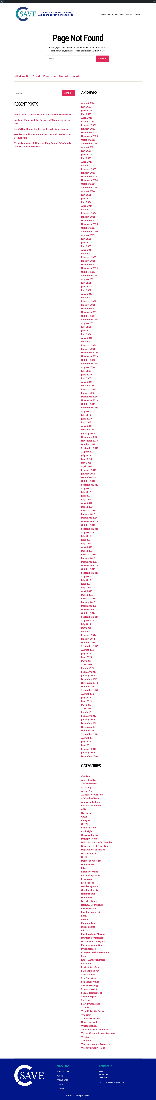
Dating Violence (90, 838)
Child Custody (88, 827)
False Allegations (90, 875)
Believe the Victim (91, 805)
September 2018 (89, 448)
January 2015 (88, 602)
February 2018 (88, 470)
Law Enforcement (90, 912)
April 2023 (86, 249)
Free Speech (87, 882)
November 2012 (89, 682)
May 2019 (86, 422)
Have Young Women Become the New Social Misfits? (42, 114)
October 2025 (88, 139)
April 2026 (86, 117)
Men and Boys (88, 923)
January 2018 (88, 473)
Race (83, 956)
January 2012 (88, 719)
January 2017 (88, 514)
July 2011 (86, 741)
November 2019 (89, 400)
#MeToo (85, 776)
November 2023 (89, 224)
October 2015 (88, 569)
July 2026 (86, 106)
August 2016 (88, 532)
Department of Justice (93, 849)
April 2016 (86, 547)
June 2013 (86, 657)
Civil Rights (87, 831)
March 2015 (87, 594)
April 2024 (86, 205)
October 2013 (88, 642)
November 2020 (89, 356)
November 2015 (89, 565)
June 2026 (86, 110)
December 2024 (89, 176)
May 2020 (86, 378)
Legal (84, 915)
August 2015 (88, 576)
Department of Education (95, 846)
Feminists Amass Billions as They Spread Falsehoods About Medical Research (42, 145)
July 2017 (86, 492)
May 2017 (86, 499)
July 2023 (86, 238)
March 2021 (87, 341)
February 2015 (88, 598)
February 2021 (88, 345)
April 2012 (86, 708)
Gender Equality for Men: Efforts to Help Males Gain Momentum (42, 136)
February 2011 (88, 748)
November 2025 (89, 136)
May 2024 (86, 202)
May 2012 (86, 704)
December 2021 (89, 308)
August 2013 (88, 649)
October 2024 (88, 183)
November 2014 (89, 609)
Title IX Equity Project (93, 1011)
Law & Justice (88, 908)
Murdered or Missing (92, 937)
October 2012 (88, 686)
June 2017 (86, 495)
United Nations (89, 1025)
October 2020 (88, 359)
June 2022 (86, 286)
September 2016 (89, 528)
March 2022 (87, 297)
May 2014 (86, 627)
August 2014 (88, 620)
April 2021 (86, 337)
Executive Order (89, 871)
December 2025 (89, 132)
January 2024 (88, 216)
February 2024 (88, 213)
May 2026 (86, 114)
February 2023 (88, 257)
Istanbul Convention (92, 904)
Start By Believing (90, 1003)
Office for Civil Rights (93, 941)
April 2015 (86, 591)
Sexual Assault (89, 989)
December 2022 (89, 264)
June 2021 (86, 330)
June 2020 (86, 374)
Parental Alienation (92, 945)
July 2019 (86, 414)
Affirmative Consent (92, 794)
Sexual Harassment (91, 992)
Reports (129, 15)
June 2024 (86, 198)
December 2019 (89, 396)
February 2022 (88, 301)
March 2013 (87, 668)
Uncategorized (89, 1022)
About (110, 15)
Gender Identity (89, 890)
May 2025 (86, 158)
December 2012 (89, 679)
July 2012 (86, 697)
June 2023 (86, 242)
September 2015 (89, 572)
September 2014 (89, 616)
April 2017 (86, 502)
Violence (86, 1040)
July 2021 (86, 326)
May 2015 (86, 587)
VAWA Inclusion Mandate (94, 1029)
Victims (85, 1036)
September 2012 (89, 690)
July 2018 (86, 455)
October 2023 (88, 227)
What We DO (22, 76)
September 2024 (89, 187)
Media (84, 919)
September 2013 (89, 646)
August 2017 (88, 488)
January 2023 (88, 260)
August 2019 (88, 411)
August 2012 (88, 693)
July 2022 (86, 282)
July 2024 (86, 194)
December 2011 (89, 723)
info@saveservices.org (115, 1082)
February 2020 (88, 389)
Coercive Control (90, 834)
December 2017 (89, 477)
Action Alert (87, 790)
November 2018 (89, 440)
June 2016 (86, 539)
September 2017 (89, 484)
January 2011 (88, 752)
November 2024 (89, 180)
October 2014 (88, 613)
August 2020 (88, 367)
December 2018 (89, 436)
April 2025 (86, 161)
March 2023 (87, 253)
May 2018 (86, 462)
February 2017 (88, 510)
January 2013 (88, 675)
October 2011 (88, 730)
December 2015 (89, 561)
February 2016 (88, 554)
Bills (83, 809)
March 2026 (87, 121)
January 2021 (88, 348)
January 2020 (88, 392)
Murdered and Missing (93, 934)
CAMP (84, 816)
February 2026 (88, 125)
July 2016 (86, 536)
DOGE (84, 856)
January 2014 (88, 638)
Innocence (87, 897)
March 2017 (87, 506)
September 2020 (89, 363)
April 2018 (86, 466)
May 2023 (86, 246)
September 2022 (89, 275)
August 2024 (88, 191)
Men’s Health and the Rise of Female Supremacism (41, 128)
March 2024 (87, 209)
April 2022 (86, 293)
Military (85, 930)
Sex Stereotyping (90, 981)
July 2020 (86, 370)
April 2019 (86, 425)
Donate (75, 76)
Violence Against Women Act (96, 1044)
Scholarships (88, 974)
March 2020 (87, 385)
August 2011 (88, 737)
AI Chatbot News (90, 798)
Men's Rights (88, 926)
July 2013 (86, 653)
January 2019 (88, 433)
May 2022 (86, 290)
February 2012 (88, 715)
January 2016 (88, 558)
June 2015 (86, 583)
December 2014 (89, 605)
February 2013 (88, 671)
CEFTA (84, 824)
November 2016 (89, 521)
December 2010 (89, 756)
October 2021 (88, 315)
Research (86, 963)
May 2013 (86, 660)
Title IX (85, 1007)
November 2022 (89, 268)
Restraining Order (90, 967)
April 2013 (86, 664)
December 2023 (89, 220)
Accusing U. (87, 787)
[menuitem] (2, 1)
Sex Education (88, 978)
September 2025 (89, 143)
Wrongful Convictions (93, 1047)
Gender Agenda (89, 886)
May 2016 (86, 543)
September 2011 (89, 734)
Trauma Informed (90, 1018)
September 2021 (89, 319)
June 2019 (86, 418)
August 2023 (88, 235)
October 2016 (88, 525)
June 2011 (86, 745)
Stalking (85, 1000)
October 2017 (88, 480)
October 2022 (88, 271)
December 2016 (89, 517)
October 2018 (88, 444)
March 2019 (87, 429)
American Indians (90, 801)
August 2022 (88, 279)
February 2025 (88, 169)
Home (103, 15)
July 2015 (86, 580)
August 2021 (88, 323)
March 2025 (87, 165)
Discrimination (89, 853)
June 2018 (86, 458)
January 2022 (88, 304)
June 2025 (86, 154)
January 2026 (88, 128)
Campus (85, 820)
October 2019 (88, 403)
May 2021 (86, 334)
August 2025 (88, 147)
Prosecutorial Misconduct (95, 952)
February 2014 (88, 635)
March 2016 (87, 550)
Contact (138, 15)
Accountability (89, 783)
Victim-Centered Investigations (98, 1033)
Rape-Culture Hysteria (93, 959)
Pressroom (119, 15)
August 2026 (88, 103)
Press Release (88, 948)
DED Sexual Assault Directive (96, 842)
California (86, 812)
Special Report (89, 996)
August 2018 (88, 451)
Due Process (87, 864)
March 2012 (87, 712)
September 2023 (89, 231)
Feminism (86, 878)
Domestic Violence (91, 860)
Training (86, 1014)
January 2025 (88, 172)
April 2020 (86, 381)
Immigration (88, 893)
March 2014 (87, 631)
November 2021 (89, 312)
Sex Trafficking (89, 985)
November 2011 (89, 726)
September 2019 (89, 407)
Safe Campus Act (90, 970)
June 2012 (86, 701)
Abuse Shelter (88, 779)
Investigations (89, 901)
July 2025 (86, 150)
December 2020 (89, 352)
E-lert (84, 868)
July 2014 (86, 624)
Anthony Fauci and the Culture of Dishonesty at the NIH (42, 122)
